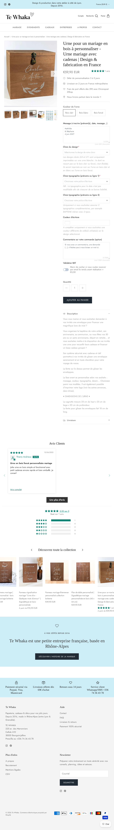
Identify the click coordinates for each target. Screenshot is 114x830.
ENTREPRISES (66, 27)
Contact (63, 713)
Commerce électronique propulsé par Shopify (26, 813)
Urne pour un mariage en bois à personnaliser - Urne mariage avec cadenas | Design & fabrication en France (51, 36)
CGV (8, 774)
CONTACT (96, 27)
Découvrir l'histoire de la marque (57, 656)
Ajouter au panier (77, 300)
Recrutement (11, 765)
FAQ (62, 717)
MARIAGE (17, 27)
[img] (16, 452)
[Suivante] (54, 74)
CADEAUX (49, 27)
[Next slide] (109, 475)
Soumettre (68, 782)
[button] (98, 71)
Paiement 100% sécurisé (71, 726)
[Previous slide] (4, 475)
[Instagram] (5, 4)
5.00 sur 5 (64, 511)
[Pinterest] (9, 4)
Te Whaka (15, 812)
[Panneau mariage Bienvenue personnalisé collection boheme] (57, 571)
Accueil (6, 36)
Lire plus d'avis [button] (57, 499)
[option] (30, 74)
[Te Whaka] (19, 16)
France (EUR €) (101, 4)
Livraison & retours (68, 722)
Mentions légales (13, 769)
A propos (10, 761)
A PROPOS (82, 27)
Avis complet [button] (16, 489)
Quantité (67, 282)
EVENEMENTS (33, 27)
